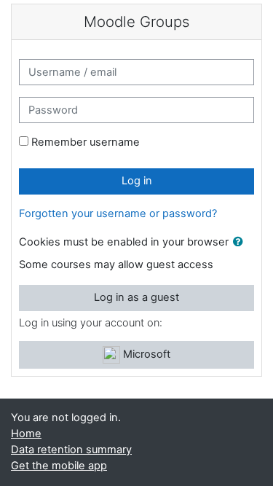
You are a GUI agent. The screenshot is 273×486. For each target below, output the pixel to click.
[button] (241, 242)
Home (26, 433)
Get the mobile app (59, 465)
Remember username (85, 142)
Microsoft (145, 354)
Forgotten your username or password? (118, 213)
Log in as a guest (136, 297)
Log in (137, 180)
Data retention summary (71, 449)
